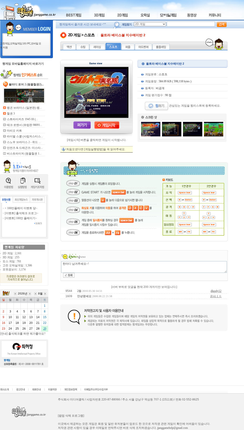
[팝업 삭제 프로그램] (71, 415)
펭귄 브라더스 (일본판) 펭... (24, 107)
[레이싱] (97, 49)
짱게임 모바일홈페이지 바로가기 (23, 63)
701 (19, 261)
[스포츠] (113, 49)
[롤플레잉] (161, 49)
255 (17, 257)
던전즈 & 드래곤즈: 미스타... (25, 148)
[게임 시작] (107, 128)
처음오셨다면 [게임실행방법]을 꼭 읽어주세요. (95, 149)
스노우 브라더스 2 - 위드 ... (24, 142)
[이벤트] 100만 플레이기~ (21, 218)
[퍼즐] (128, 49)
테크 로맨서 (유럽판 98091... (24, 125)
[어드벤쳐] (143, 49)
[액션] (69, 49)
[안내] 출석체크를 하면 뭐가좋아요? (22, 333)
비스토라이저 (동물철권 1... (24, 153)
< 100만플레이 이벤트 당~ (21, 208)
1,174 (22, 269)
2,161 (18, 253)
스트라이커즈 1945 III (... (22, 119)
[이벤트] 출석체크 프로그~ (21, 213)
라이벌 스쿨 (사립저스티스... (25, 136)
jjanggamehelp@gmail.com (172, 428)
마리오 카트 (14, 130)
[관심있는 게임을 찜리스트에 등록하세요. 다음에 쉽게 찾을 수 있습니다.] (157, 105)
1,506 (28, 265)
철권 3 (11, 113)
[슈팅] (82, 49)
